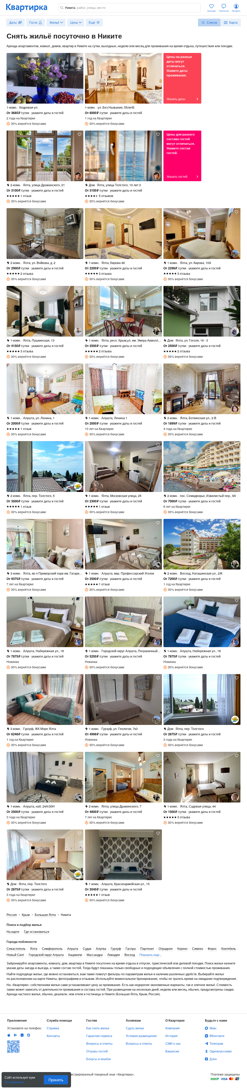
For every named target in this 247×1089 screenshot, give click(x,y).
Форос (212, 948)
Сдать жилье (135, 1028)
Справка (53, 1028)
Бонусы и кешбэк (98, 1059)
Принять (55, 1079)
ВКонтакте (217, 1036)
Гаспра (131, 948)
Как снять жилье (97, 1028)
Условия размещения (141, 1036)
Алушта (72, 948)
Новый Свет (15, 954)
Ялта (33, 948)
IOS (9, 1035)
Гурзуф (116, 948)
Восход (129, 954)
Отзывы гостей (97, 1051)
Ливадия (113, 954)
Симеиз (197, 948)
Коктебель (228, 948)
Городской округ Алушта (46, 954)
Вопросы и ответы (99, 1043)
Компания (172, 1028)
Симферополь (52, 948)
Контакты (53, 1036)
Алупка (101, 948)
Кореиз (182, 948)
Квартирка (29, 7)
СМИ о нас (173, 1043)
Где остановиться (36, 931)
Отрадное (166, 948)
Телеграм (216, 1043)
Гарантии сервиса (99, 1036)
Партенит (147, 948)
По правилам (14, 1080)
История (171, 1036)
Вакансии (172, 1051)
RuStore (28, 1035)
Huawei (22, 1035)
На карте (13, 931)
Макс (213, 1028)
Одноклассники (221, 1051)
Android (15, 1035)
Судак (87, 948)
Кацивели (75, 954)
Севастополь (16, 948)
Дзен (213, 1059)
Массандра (95, 954)
